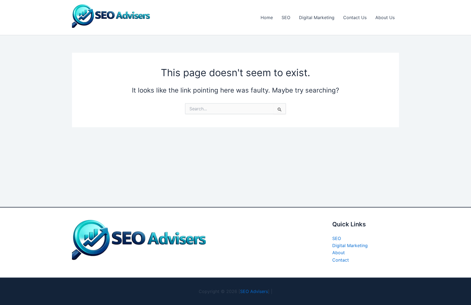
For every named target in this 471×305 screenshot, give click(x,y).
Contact (340, 260)
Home (267, 17)
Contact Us (355, 17)
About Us (385, 17)
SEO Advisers (254, 291)
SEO (286, 17)
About (338, 252)
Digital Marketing (316, 17)
